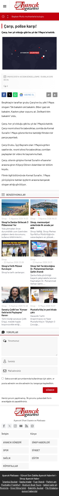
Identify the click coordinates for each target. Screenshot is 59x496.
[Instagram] (15, 426)
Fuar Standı (38, 481)
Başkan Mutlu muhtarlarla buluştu (28, 16)
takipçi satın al (50, 485)
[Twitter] (9, 426)
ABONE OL (29, 94)
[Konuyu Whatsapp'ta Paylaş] (15, 94)
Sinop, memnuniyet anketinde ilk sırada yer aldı (42, 225)
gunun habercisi (29, 491)
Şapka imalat (25, 481)
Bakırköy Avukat (35, 488)
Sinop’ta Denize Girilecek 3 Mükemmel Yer (15, 223)
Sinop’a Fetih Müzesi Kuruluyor (12, 267)
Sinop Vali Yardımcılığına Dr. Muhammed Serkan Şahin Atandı (42, 269)
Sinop (4, 218)
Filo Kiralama (51, 488)
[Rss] (26, 426)
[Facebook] (4, 426)
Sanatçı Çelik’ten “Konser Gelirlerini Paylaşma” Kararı (14, 312)
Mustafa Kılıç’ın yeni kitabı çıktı (43, 311)
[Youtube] (21, 426)
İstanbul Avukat (10, 481)
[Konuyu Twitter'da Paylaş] (9, 94)
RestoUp (4, 488)
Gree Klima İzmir (18, 488)
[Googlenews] (32, 426)
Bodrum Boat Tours (31, 485)
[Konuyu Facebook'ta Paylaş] (4, 94)
